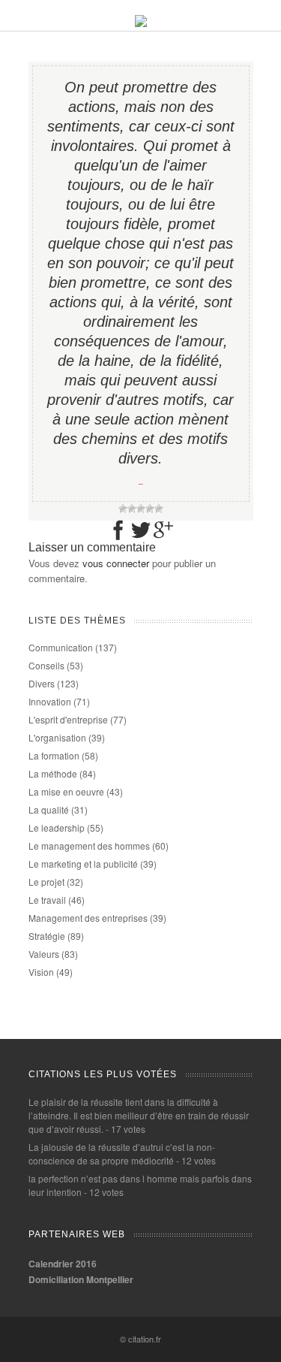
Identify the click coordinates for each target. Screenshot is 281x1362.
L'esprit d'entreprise (68, 719)
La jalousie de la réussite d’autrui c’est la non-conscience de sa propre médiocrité (121, 1153)
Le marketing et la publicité (83, 863)
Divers (41, 683)
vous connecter (115, 563)
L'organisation (57, 737)
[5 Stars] (158, 508)
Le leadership (56, 827)
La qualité (48, 809)
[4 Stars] (149, 508)
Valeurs (43, 953)
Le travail (47, 899)
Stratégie (46, 935)
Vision (41, 971)
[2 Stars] (131, 508)
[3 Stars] (140, 508)
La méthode (52, 773)
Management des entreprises (88, 917)
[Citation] (141, 23)
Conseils (46, 665)
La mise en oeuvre (66, 791)
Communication (60, 647)
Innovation (49, 701)
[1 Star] (122, 508)
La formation (53, 755)
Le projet (46, 881)
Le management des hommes (89, 845)
